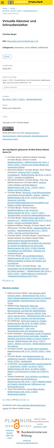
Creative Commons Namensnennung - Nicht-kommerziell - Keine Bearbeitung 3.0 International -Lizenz (25, 136)
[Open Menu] (2, 2)
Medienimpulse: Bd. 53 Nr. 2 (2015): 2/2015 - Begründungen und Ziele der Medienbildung (27, 309)
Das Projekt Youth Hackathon (36, 348)
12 (22, 399)
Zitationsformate (10, 87)
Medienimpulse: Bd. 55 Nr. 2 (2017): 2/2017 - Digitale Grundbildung (29, 176)
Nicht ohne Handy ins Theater (34, 321)
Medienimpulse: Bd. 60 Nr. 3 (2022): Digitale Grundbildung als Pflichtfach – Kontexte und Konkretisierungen (26, 250)
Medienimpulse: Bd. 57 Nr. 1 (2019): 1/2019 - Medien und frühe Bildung (26, 188)
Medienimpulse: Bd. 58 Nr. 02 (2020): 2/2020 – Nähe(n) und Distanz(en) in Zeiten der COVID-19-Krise (28, 371)
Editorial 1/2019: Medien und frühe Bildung (27, 183)
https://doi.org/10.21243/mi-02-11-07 (22, 41)
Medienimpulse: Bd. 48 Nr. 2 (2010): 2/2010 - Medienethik (29, 360)
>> (13, 280)
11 (19, 399)
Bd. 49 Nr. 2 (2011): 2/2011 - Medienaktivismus (20, 11)
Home (5, 8)
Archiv (12, 8)
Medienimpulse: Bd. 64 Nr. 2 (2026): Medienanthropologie (23, 392)
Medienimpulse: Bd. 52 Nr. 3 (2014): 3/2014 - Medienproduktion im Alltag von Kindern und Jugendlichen (27, 261)
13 (24, 399)
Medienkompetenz (16, 162)
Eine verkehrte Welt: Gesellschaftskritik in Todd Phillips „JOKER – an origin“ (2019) (29, 365)
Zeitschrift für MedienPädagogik (27, 443)
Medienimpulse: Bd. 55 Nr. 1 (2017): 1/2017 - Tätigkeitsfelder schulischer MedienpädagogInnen (29, 214)
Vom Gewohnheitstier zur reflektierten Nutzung (26, 357)
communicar (38, 427)
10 (17, 399)
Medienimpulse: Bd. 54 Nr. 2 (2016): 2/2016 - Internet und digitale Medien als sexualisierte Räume (28, 164)
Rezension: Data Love (29, 305)
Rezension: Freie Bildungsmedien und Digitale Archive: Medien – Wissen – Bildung (29, 193)
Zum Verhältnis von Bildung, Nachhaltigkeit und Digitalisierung (28, 377)
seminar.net (27, 440)
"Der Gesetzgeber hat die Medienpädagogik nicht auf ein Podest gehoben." (28, 268)
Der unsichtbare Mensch (33, 256)
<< (4, 399)
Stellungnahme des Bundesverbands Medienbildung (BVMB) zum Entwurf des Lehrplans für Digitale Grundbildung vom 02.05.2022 (29, 243)
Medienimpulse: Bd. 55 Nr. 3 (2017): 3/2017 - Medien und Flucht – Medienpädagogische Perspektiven (29, 343)
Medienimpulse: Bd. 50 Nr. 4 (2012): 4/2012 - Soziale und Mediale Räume (29, 221)
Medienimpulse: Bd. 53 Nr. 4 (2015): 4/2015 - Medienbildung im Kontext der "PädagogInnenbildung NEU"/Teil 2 (29, 273)
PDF (7, 56)
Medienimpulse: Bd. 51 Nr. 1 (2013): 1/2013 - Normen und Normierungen (28, 231)
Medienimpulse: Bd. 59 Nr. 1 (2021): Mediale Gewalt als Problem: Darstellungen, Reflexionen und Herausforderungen (29, 384)
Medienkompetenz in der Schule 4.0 (23, 210)
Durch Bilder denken (36, 389)
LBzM (7, 435)
